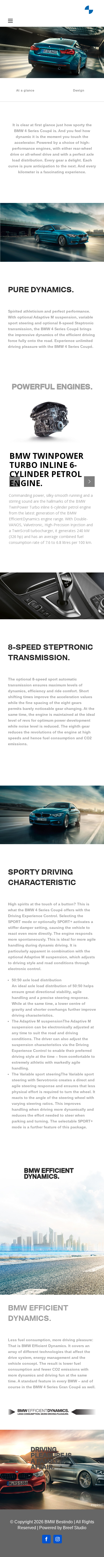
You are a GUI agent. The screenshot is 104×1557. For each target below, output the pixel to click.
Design (78, 90)
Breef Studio (74, 1527)
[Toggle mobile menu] (11, 21)
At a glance (25, 90)
